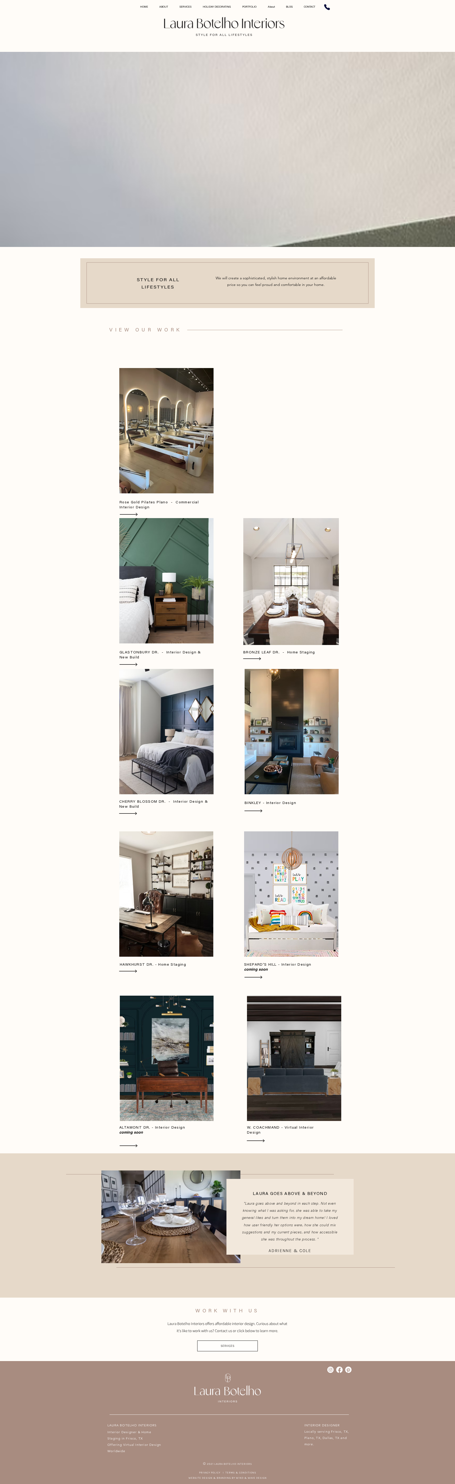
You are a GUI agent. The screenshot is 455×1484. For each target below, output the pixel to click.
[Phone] (327, 7)
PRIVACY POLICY (210, 1472)
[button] (227, 1346)
